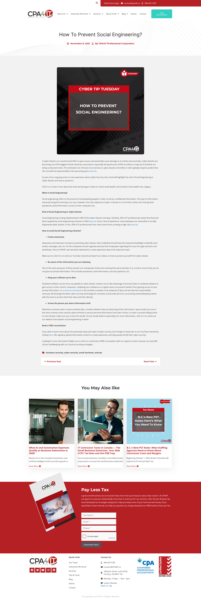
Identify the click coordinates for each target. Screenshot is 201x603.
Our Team (73, 562)
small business (86, 353)
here (49, 186)
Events (134, 14)
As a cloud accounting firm (71, 290)
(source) (92, 171)
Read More (34, 466)
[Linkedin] (53, 570)
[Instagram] (48, 570)
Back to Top (106, 586)
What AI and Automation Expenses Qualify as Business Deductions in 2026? (49, 450)
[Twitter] (37, 570)
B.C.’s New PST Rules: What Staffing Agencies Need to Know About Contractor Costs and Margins (147, 450)
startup (98, 353)
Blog (124, 14)
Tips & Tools (111, 14)
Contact (143, 14)
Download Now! (91, 545)
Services (97, 14)
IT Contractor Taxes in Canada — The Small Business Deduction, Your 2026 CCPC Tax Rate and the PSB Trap (99, 450)
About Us (61, 14)
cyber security (71, 353)
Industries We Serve (79, 14)
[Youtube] (42, 570)
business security (54, 353)
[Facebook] (32, 570)
